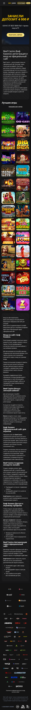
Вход (28, 3)
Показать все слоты (15, 107)
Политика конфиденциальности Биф (15, 690)
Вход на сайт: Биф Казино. (11, 318)
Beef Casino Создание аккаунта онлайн (14, 325)
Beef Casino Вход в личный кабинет (13, 319)
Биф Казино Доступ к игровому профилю (15, 327)
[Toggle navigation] (4, 3)
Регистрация (21, 3)
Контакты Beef (15, 692)
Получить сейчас (15, 35)
